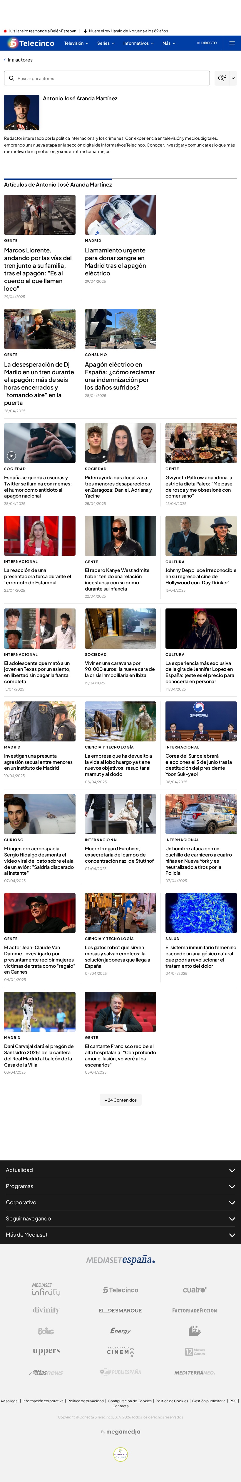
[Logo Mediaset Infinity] (46, 1290)
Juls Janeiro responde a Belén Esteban (42, 31)
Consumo (96, 354)
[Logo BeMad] (195, 1331)
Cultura (175, 562)
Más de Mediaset (27, 1234)
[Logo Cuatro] (195, 1290)
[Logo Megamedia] (123, 1432)
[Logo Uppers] (46, 1351)
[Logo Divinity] (46, 1310)
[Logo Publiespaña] (120, 1372)
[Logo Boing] (46, 1331)
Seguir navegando (28, 1218)
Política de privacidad (86, 1401)
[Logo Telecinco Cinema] (120, 1351)
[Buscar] (222, 78)
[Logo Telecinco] (120, 1290)
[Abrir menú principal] (232, 43)
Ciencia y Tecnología (109, 747)
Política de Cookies (172, 1401)
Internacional (21, 561)
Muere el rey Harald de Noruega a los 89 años (128, 31)
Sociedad (15, 469)
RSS (233, 1401)
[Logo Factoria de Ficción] (195, 1310)
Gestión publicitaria (208, 1401)
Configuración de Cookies (130, 1401)
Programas (19, 1185)
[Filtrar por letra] (233, 78)
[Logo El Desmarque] (120, 1311)
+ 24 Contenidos (121, 1099)
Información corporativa (43, 1401)
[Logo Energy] (120, 1331)
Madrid (93, 240)
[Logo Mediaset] (120, 1263)
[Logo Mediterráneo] (194, 1372)
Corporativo (21, 1202)
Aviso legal (10, 1401)
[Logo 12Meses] (195, 1352)
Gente (11, 240)
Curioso (14, 840)
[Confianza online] (120, 1460)
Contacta (121, 1406)
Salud (172, 939)
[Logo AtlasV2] (46, 1372)
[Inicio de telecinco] (31, 43)
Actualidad (19, 1169)
